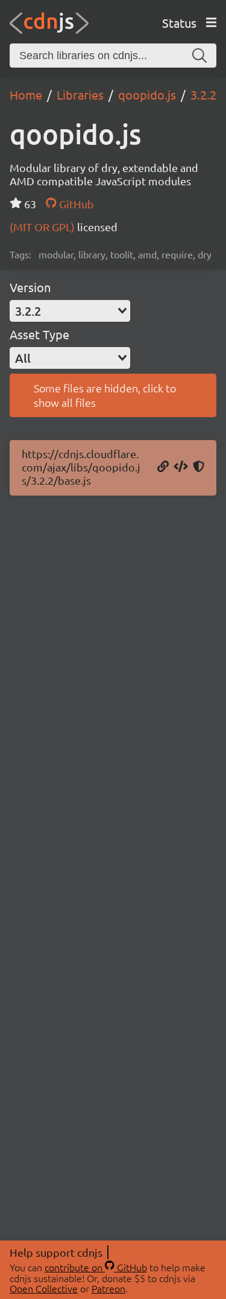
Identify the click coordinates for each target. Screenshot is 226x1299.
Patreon (108, 1288)
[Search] (199, 55)
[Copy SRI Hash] (198, 467)
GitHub (75, 203)
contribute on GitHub (96, 1267)
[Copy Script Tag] (181, 467)
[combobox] (70, 311)
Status (179, 22)
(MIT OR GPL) (43, 226)
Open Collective (44, 1288)
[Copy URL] (163, 467)
